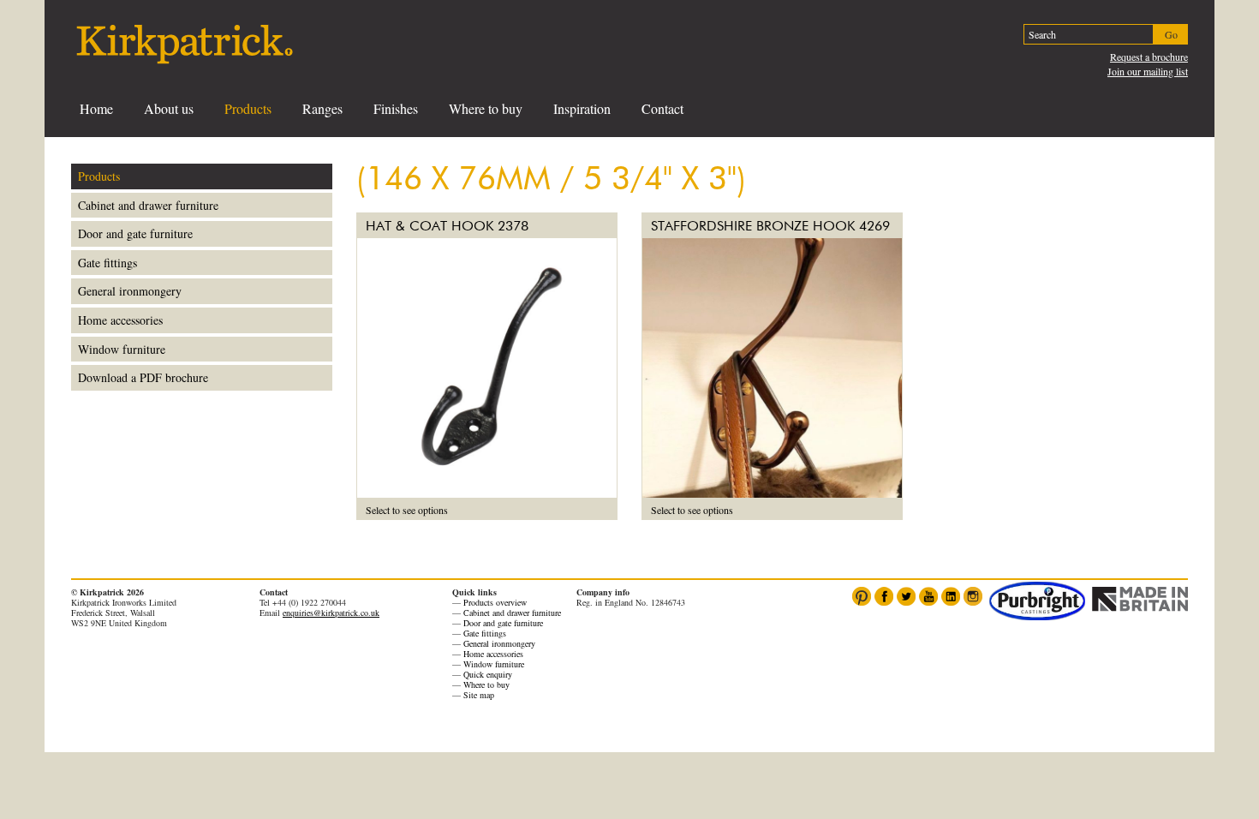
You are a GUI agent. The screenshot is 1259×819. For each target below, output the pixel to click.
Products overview (495, 602)
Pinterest (861, 596)
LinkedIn (950, 596)
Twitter (906, 596)
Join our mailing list (1147, 71)
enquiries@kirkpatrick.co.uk (331, 613)
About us (169, 108)
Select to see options (407, 510)
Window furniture (121, 349)
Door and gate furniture (135, 233)
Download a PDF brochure (143, 377)
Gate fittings (107, 262)
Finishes (395, 108)
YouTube (928, 596)
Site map (478, 695)
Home (96, 108)
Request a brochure (1149, 56)
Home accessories (120, 320)
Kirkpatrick (184, 44)
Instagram (973, 596)
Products (247, 108)
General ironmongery (130, 291)
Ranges (322, 108)
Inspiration (582, 108)
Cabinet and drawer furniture (148, 205)
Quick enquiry (487, 674)
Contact (662, 108)
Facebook (883, 596)
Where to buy (485, 108)
